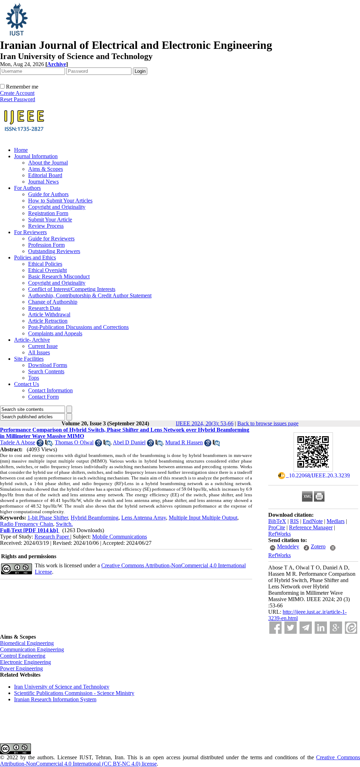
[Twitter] (290, 627)
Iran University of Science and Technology (61, 687)
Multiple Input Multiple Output (203, 518)
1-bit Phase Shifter (47, 518)
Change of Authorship (52, 302)
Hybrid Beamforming (94, 518)
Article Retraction (48, 321)
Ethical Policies (45, 264)
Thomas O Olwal (74, 442)
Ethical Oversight (47, 270)
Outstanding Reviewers (54, 251)
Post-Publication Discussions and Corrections (78, 327)
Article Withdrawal (49, 314)
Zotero (318, 546)
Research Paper (52, 537)
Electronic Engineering (25, 662)
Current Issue (43, 346)
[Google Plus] (336, 627)
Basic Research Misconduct (59, 276)
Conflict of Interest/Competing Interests (71, 289)
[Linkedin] (321, 627)
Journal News (43, 182)
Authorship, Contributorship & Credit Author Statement (90, 295)
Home (21, 150)
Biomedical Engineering (27, 643)
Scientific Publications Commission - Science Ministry (74, 693)
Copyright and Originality (56, 207)
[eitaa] (351, 627)
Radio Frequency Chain (26, 524)
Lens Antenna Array (143, 518)
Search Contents (46, 371)
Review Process (46, 226)
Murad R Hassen (184, 442)
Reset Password (17, 99)
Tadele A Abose (17, 442)
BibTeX (277, 521)
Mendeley (288, 546)
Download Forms (47, 365)
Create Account (17, 93)
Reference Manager (311, 527)
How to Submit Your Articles (60, 201)
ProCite (276, 527)
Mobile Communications (119, 537)
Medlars (336, 521)
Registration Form (48, 213)
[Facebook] (275, 627)
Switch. (64, 524)
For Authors (27, 188)
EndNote (313, 521)
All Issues (39, 352)
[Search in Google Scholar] (40, 444)
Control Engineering (22, 656)
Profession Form (46, 245)
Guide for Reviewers (51, 238)
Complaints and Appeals (55, 333)
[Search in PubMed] (48, 444)
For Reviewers (30, 232)
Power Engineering (21, 668)
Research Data (44, 308)
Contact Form (43, 397)
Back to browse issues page (267, 423)
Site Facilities (29, 359)
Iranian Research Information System (55, 699)
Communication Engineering (32, 649)
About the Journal (48, 163)
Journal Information (36, 156)
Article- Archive (32, 340)
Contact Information (50, 390)
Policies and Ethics (35, 257)
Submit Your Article (50, 220)
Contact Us (26, 384)
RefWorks (279, 534)
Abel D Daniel (129, 442)
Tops (33, 378)
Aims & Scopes (45, 169)
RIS (294, 521)
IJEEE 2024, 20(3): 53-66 (204, 423)
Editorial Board (45, 175)
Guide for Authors (48, 194)
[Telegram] (306, 627)
